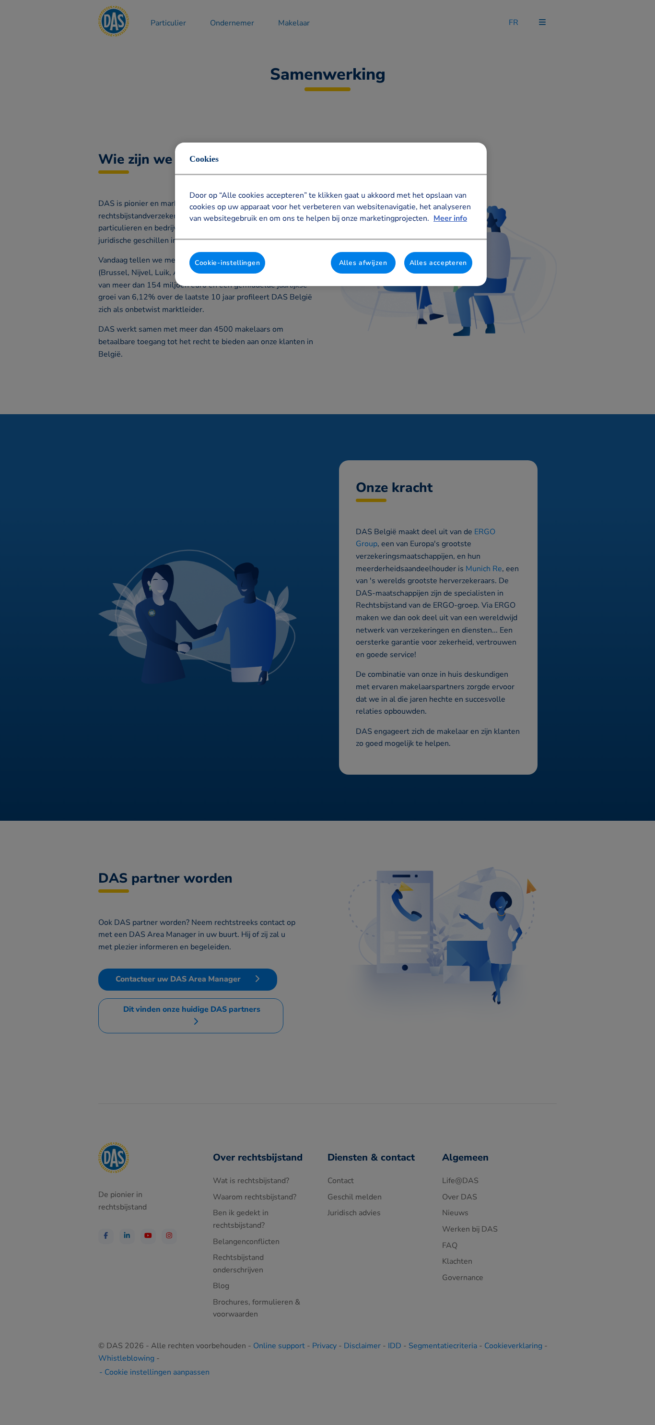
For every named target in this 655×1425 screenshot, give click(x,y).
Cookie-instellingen (227, 262)
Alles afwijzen (363, 262)
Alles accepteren (438, 262)
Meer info (450, 218)
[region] (331, 215)
